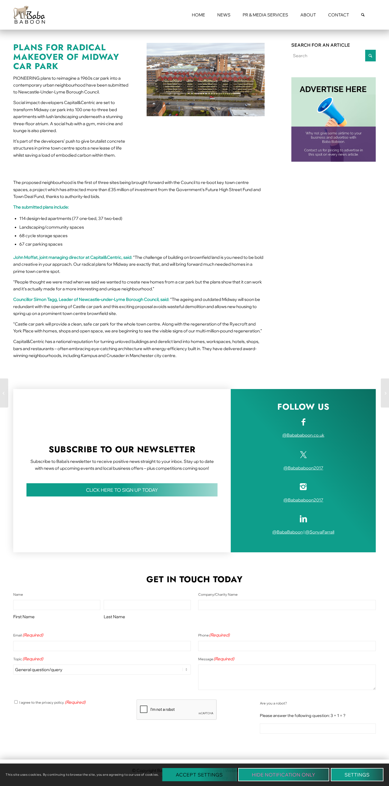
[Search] (363, 14)
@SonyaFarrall (319, 532)
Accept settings (199, 775)
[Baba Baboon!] (29, 14)
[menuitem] (198, 14)
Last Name (114, 616)
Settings (357, 775)
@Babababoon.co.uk (303, 435)
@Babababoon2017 (303, 468)
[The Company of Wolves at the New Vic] (4, 393)
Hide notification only (283, 775)
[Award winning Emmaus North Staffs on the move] (385, 393)
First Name (24, 616)
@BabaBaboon (287, 532)
